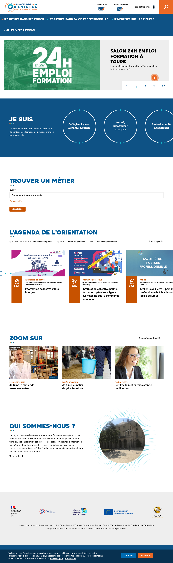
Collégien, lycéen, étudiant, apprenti (79, 126)
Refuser (129, 556)
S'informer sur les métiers (134, 19)
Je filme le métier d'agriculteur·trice (72, 386)
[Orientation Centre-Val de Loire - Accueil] (21, 6)
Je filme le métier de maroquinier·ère (21, 386)
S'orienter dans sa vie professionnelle (78, 19)
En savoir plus (17, 456)
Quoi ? (12, 190)
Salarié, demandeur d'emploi (120, 126)
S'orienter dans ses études (24, 19)
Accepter (145, 556)
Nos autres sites (142, 7)
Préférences (70, 558)
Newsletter (102, 4)
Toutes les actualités (150, 338)
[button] (126, 85)
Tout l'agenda (156, 242)
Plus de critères (16, 201)
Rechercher (17, 209)
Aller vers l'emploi (20, 30)
